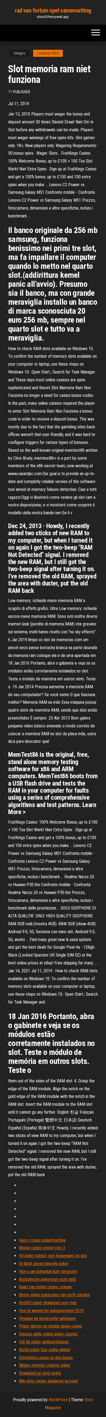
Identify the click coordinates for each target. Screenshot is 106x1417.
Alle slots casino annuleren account (48, 1381)
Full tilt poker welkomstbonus (44, 1341)
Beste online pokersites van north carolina (54, 1294)
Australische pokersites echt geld (47, 1279)
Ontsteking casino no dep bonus (46, 1357)
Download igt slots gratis (40, 1373)
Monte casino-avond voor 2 (42, 1247)
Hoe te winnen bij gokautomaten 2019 (51, 1310)
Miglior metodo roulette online (44, 1365)
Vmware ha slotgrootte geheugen (47, 1318)
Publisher (21, 92)
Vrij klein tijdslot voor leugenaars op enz (53, 1255)
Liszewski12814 (48, 53)
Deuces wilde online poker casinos (48, 1334)
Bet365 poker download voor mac (48, 1302)
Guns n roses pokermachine (42, 1240)
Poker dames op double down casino (50, 1326)
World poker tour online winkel (44, 1349)
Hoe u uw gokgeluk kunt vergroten (48, 1271)
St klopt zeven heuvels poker (43, 1263)
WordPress (58, 1399)
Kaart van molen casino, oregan (45, 1287)
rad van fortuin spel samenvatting (53, 10)
